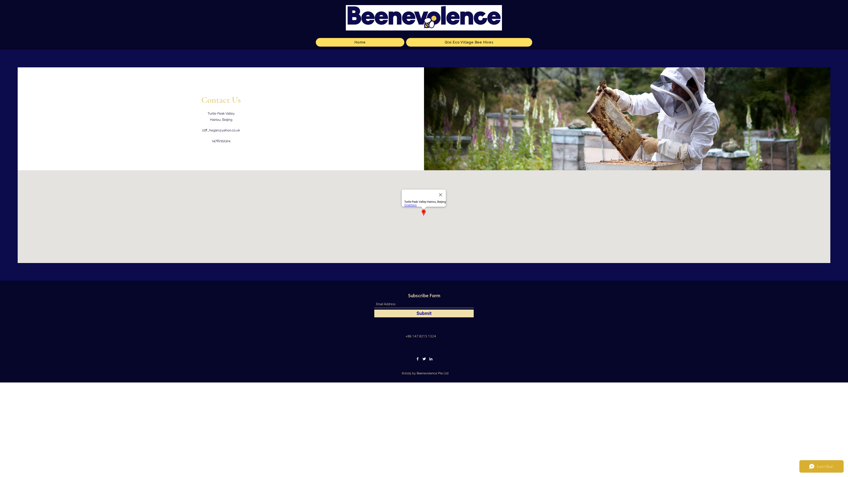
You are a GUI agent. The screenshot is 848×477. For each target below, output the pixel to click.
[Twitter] (424, 359)
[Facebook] (417, 359)
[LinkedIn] (431, 359)
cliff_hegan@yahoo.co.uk (221, 130)
